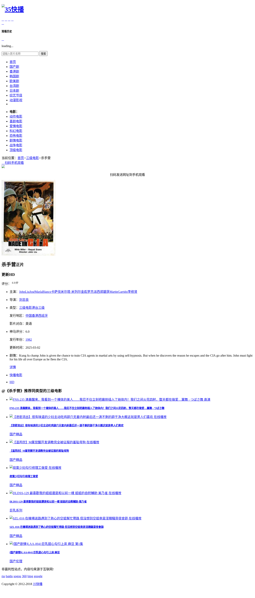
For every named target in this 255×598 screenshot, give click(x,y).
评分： (6, 283)
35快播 (37, 584)
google (38, 576)
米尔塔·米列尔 (71, 291)
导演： (14, 299)
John (22, 291)
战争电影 (16, 145)
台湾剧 (14, 86)
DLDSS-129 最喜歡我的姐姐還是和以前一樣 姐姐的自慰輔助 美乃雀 (48, 501)
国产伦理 (16, 561)
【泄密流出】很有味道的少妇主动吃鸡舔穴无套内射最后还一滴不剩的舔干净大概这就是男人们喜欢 (67, 425)
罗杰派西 (93, 291)
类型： (14, 307)
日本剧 (14, 90)
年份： (18, 339)
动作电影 (16, 116)
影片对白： (18, 323)
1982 (29, 339)
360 (24, 576)
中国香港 (32, 315)
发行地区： (18, 315)
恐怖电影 (16, 135)
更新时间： (18, 347)
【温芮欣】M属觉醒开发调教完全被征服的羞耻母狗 (39, 450)
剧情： (14, 355)
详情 (13, 367)
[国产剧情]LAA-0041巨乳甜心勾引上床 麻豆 (35, 552)
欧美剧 (14, 81)
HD (12, 382)
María (38, 291)
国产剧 (14, 66)
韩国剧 (14, 76)
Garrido (123, 291)
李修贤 (132, 291)
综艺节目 (16, 95)
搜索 (43, 53)
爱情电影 (16, 126)
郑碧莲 (105, 291)
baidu (9, 576)
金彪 (84, 291)
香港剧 (14, 71)
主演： (14, 291)
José (32, 291)
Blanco (46, 291)
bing (30, 576)
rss (3, 576)
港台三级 (38, 307)
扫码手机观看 (13, 162)
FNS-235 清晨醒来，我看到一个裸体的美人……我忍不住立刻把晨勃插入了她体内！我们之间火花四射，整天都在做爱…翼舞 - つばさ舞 (87, 408)
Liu (27, 291)
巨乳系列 (16, 510)
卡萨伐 (56, 291)
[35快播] (13, 9)
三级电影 (32, 158)
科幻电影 (16, 131)
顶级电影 (16, 150)
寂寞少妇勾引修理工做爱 (24, 476)
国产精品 (16, 434)
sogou (17, 576)
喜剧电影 (16, 121)
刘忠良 (24, 299)
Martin (114, 291)
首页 (13, 62)
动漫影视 (16, 100)
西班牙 (43, 315)
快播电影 (16, 375)
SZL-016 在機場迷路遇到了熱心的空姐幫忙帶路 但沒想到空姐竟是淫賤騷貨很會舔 (57, 526)
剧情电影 (16, 140)
